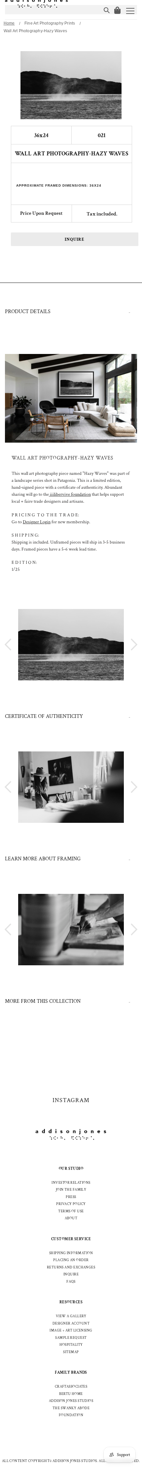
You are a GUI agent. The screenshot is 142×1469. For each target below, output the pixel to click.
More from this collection (43, 1001)
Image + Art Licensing (71, 1330)
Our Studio (71, 1168)
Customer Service (71, 1239)
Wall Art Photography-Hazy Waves (35, 31)
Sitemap (71, 1352)
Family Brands (71, 1372)
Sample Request (71, 1338)
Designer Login (37, 522)
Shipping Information (71, 1253)
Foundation (71, 1415)
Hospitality (71, 1344)
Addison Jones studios (71, 1401)
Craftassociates (71, 1386)
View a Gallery (71, 1316)
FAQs (71, 1281)
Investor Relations (71, 1182)
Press (71, 1197)
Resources (71, 1302)
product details (28, 311)
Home (9, 23)
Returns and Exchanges (71, 1267)
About (71, 1218)
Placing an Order (71, 1260)
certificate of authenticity (44, 716)
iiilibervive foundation (70, 494)
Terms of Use (71, 1211)
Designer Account (71, 1323)
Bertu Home (71, 1394)
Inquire (75, 239)
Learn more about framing (43, 858)
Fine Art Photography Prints (49, 23)
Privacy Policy (71, 1204)
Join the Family (71, 1189)
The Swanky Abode (71, 1408)
